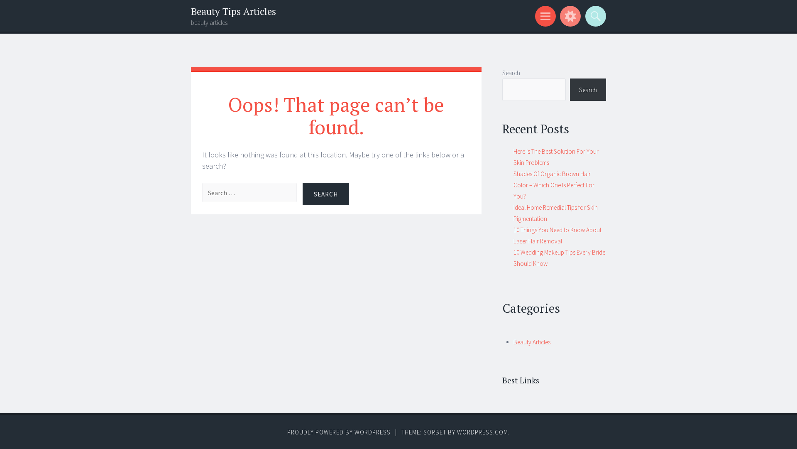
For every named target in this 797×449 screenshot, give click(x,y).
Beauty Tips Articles (233, 11)
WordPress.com (482, 432)
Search (511, 73)
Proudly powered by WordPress (339, 432)
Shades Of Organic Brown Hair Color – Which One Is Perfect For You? (553, 185)
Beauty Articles (531, 342)
